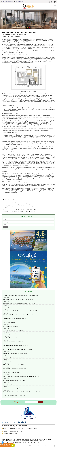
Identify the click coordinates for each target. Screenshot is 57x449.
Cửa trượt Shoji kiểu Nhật (9, 322)
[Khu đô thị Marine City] (28, 250)
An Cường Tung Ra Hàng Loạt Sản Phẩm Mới (14, 357)
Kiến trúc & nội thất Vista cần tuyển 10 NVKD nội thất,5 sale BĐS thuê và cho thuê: (22, 334)
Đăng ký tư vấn (29, 216)
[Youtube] (54, 1)
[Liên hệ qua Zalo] (2, 443)
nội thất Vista (26, 440)
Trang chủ (8, 422)
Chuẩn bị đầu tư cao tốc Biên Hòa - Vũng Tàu (14, 395)
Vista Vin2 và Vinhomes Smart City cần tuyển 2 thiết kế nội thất (17, 204)
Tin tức (29, 291)
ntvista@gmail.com (8, 1)
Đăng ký (5, 227)
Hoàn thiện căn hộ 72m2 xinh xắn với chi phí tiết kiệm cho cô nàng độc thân (21, 384)
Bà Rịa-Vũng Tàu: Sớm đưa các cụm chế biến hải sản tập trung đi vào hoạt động (22, 391)
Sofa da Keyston (6, 207)
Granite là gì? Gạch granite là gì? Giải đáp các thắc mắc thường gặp (19, 205)
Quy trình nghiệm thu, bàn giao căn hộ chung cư (14, 318)
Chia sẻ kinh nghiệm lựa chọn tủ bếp (11, 326)
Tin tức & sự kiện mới (8, 199)
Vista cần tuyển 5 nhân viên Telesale (11, 372)
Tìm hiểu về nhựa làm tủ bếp (10, 361)
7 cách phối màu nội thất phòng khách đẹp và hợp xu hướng (17, 349)
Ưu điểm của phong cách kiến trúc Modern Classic (15, 353)
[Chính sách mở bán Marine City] (28, 288)
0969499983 (19, 1)
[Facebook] (49, 1)
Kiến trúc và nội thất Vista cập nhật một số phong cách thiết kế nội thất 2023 (21, 376)
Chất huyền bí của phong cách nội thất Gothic (14, 380)
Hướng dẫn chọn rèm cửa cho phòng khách (13, 330)
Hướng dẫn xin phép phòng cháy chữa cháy (13, 341)
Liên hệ (23, 422)
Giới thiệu (17, 422)
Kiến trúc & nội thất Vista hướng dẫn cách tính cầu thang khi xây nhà (19, 211)
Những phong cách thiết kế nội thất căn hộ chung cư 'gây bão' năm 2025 (20, 209)
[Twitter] (51, 1)
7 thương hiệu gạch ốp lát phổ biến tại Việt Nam (14, 364)
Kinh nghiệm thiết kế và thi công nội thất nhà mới (14, 368)
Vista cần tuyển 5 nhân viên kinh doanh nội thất (14, 337)
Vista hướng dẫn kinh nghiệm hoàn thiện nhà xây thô (15, 345)
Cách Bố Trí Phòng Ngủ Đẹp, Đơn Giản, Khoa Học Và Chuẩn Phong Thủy (20, 202)
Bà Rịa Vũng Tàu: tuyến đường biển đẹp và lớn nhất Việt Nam (17, 388)
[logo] (28, 6)
